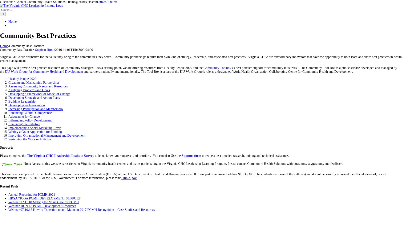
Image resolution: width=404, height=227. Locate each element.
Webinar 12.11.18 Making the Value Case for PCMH (43, 202)
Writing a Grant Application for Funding (35, 131)
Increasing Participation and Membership (35, 109)
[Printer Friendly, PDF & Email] (12, 164)
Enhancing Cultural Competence (30, 113)
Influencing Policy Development (30, 120)
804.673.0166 (107, 2)
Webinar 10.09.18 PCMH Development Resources (42, 206)
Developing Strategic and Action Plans (34, 97)
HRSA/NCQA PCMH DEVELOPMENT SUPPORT (44, 198)
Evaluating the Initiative (24, 124)
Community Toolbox (217, 68)
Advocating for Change (24, 116)
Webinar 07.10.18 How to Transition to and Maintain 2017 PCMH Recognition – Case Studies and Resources (81, 209)
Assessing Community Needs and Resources (38, 86)
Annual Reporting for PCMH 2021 (31, 194)
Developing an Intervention (26, 105)
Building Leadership (22, 101)
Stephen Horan (45, 49)
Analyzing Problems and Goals (29, 90)
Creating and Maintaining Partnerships (33, 82)
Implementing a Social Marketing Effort (34, 128)
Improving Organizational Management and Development (46, 135)
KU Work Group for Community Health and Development (44, 71)
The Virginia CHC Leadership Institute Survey (60, 155)
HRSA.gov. (129, 178)
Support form (191, 155)
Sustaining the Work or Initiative (29, 139)
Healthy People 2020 (22, 79)
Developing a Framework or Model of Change (39, 94)
